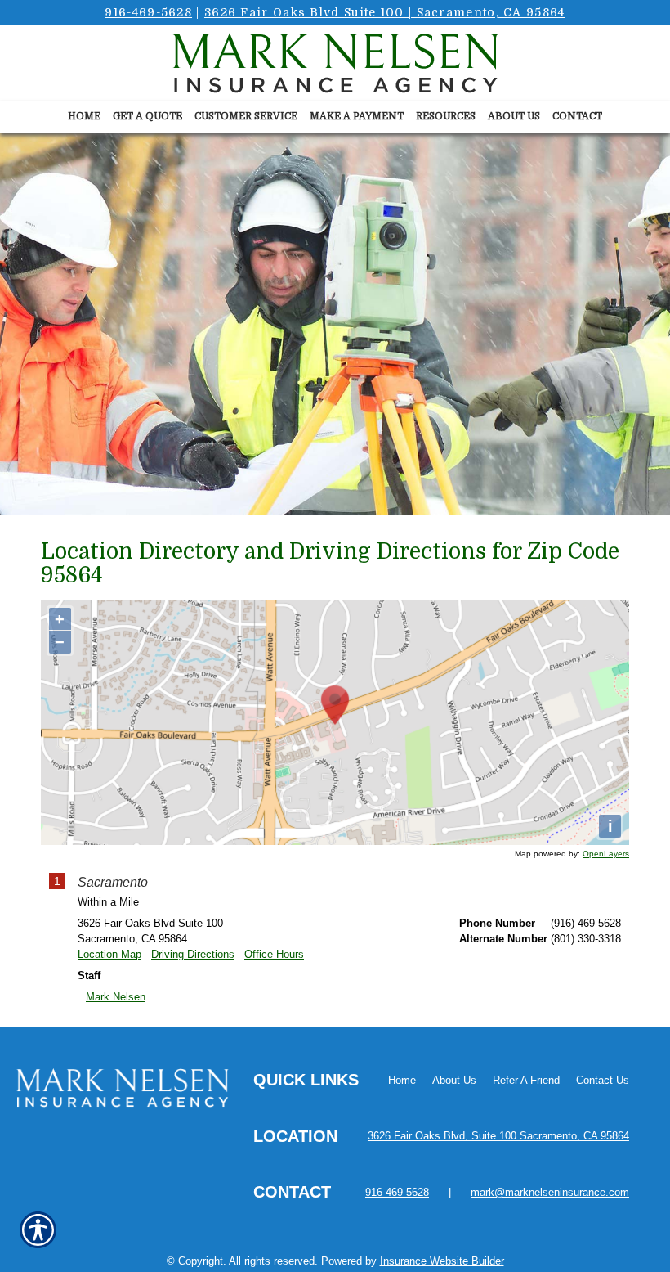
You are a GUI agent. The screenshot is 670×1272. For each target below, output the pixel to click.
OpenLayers (606, 853)
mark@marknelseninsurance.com (550, 1192)
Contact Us (602, 1080)
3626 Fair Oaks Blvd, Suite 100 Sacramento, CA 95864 (498, 1136)
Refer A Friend (526, 1080)
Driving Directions (192, 954)
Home (402, 1080)
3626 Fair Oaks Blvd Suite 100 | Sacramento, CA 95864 (384, 12)
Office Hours (274, 954)
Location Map (109, 954)
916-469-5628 (148, 12)
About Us (454, 1080)
